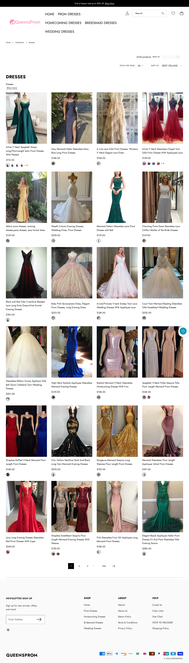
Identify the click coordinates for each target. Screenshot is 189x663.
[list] (164, 57)
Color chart (158, 611)
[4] (177, 57)
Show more (12, 87)
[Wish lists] (173, 13)
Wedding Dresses (92, 628)
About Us (122, 611)
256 (104, 566)
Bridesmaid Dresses (93, 622)
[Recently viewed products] (183, 331)
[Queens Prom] (24, 23)
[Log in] (127, 13)
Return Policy (124, 616)
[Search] (162, 13)
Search (121, 605)
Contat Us (157, 605)
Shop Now (109, 3)
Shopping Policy (160, 628)
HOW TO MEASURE (162, 622)
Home (87, 605)
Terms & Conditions (127, 622)
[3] (173, 57)
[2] (168, 57)
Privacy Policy (125, 628)
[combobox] (149, 13)
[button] (181, 13)
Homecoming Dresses (94, 616)
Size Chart (157, 616)
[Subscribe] (39, 619)
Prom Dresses (90, 611)
